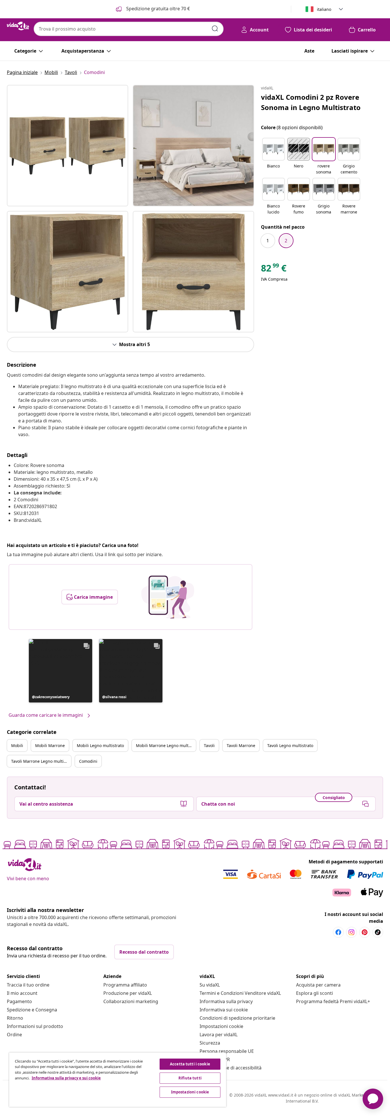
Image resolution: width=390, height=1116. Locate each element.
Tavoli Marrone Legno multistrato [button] (41, 761)
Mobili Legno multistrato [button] (100, 745)
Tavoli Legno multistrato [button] (290, 745)
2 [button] (286, 240)
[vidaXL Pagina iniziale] (18, 26)
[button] (60, 670)
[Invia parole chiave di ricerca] (215, 28)
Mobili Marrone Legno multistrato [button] (166, 745)
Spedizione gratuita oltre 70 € (157, 8)
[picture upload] (167, 597)
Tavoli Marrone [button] (241, 745)
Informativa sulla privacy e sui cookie (66, 1078)
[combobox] (129, 29)
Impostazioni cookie (221, 1026)
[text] (273, 269)
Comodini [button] (88, 761)
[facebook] (338, 932)
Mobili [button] (17, 745)
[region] (117, 1080)
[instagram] (351, 932)
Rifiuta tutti (190, 1078)
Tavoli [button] (209, 745)
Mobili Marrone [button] (50, 745)
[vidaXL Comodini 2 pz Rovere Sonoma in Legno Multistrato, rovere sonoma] (67, 145)
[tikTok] (378, 932)
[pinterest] (364, 932)
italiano (324, 9)
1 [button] (267, 240)
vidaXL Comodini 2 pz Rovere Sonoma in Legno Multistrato (311, 102)
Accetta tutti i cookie (190, 1064)
